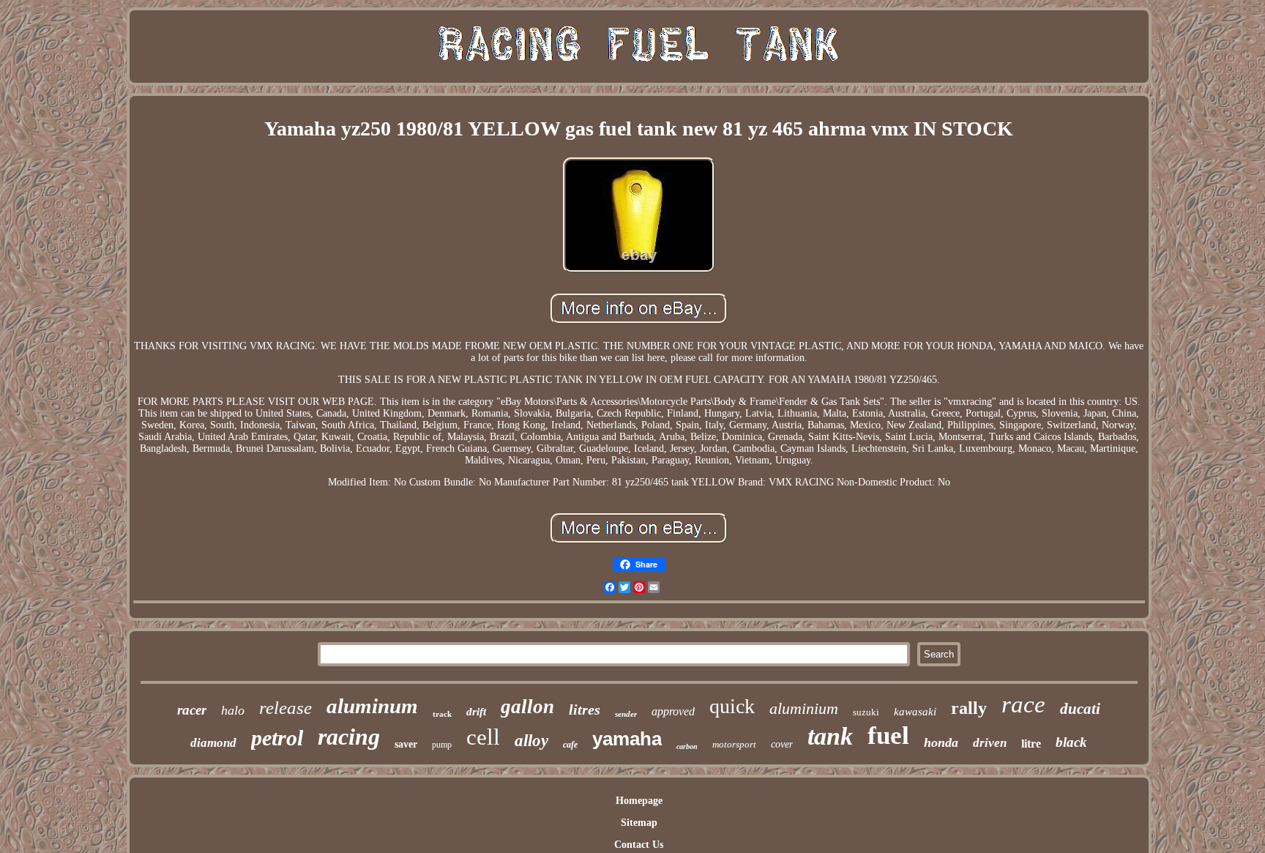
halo (233, 710)
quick (732, 706)
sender (626, 713)
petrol (277, 738)
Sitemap (639, 822)
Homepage (639, 800)
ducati (1080, 709)
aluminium (803, 708)
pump (442, 745)
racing (349, 736)
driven (990, 743)
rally (969, 708)
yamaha (627, 739)
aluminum (372, 706)
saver (406, 744)
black (1071, 742)
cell (483, 737)
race (1023, 704)
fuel (888, 735)
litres (584, 709)
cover (782, 744)
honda (941, 742)
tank (830, 736)
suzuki (866, 712)
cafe (570, 745)
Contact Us (638, 844)
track (442, 713)
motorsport (734, 744)
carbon (687, 746)
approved (673, 711)
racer (191, 710)
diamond (213, 743)
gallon (527, 707)
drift (476, 712)
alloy (531, 740)
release (285, 708)
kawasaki (915, 712)
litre (1031, 743)
